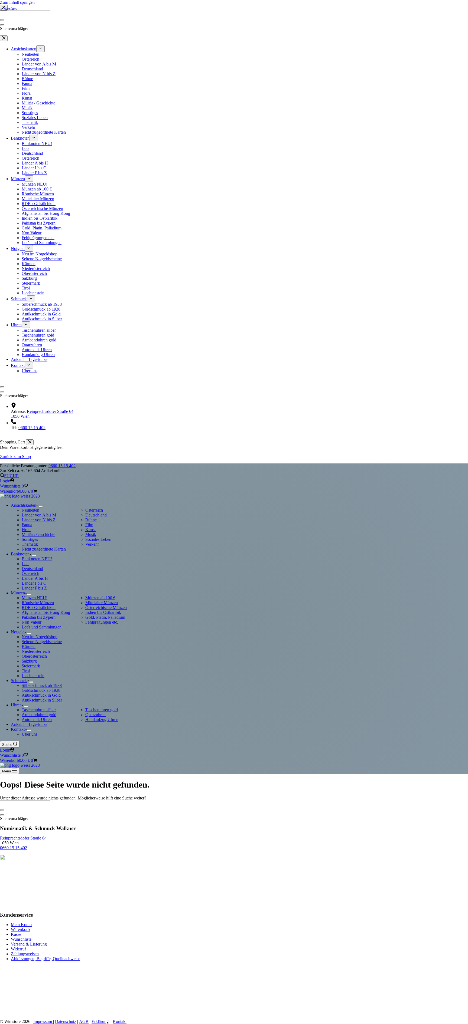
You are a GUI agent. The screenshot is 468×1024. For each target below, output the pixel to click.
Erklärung (100, 1021)
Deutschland (96, 515)
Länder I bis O (34, 583)
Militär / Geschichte (38, 534)
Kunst (90, 529)
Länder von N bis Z (39, 520)
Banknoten (20, 554)
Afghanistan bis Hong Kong (46, 612)
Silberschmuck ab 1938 (42, 685)
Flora (26, 529)
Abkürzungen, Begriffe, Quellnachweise (45, 958)
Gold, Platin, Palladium (105, 617)
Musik (90, 534)
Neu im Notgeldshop (39, 636)
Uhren (16, 705)
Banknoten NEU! (37, 559)
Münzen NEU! (34, 597)
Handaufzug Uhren (101, 719)
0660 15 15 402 (62, 465)
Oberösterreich (34, 656)
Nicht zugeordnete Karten (44, 549)
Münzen (18, 593)
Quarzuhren (95, 714)
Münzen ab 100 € (100, 597)
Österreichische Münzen (106, 607)
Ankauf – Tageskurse (29, 724)
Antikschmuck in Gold (41, 695)
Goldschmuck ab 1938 (41, 690)
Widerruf (18, 949)
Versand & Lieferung (29, 944)
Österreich (94, 510)
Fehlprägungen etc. (101, 622)
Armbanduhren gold (39, 714)
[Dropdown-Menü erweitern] (40, 507)
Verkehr (92, 544)
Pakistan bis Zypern (39, 617)
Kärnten (28, 646)
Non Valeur (31, 622)
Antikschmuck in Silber (42, 700)
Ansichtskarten (23, 505)
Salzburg (29, 661)
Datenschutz (65, 1021)
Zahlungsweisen (25, 953)
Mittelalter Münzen (101, 602)
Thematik (30, 544)
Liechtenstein (33, 675)
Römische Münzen (38, 602)
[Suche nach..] (2, 815)
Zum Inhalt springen (17, 2)
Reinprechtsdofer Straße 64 (23, 838)
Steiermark (31, 666)
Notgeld (18, 632)
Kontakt (18, 729)
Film (89, 524)
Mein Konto (21, 924)
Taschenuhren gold (101, 709)
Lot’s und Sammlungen (41, 627)
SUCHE (11, 475)
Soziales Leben (98, 539)
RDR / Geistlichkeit (39, 607)
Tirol (26, 671)
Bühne (91, 520)
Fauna (27, 524)
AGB (84, 1021)
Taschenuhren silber (39, 709)
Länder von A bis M (39, 515)
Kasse (16, 934)
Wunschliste (21, 939)
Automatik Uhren (37, 719)
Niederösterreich (36, 651)
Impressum (43, 1021)
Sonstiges (30, 539)
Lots (25, 563)
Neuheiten (30, 510)
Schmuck (19, 680)
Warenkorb (20, 929)
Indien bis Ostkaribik (103, 612)
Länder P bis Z (34, 588)
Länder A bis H (35, 578)
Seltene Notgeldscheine (42, 641)
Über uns (29, 734)
